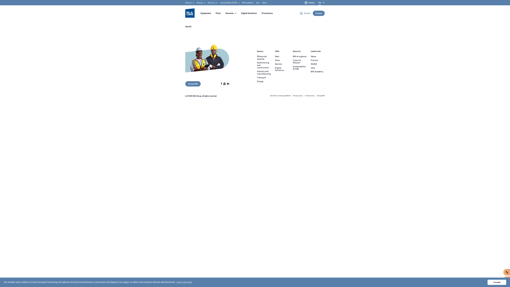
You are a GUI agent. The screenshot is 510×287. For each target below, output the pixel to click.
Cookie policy (309, 96)
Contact (318, 13)
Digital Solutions (249, 13)
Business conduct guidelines (280, 96)
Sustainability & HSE (299, 67)
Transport (261, 77)
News (264, 2)
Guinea (311, 2)
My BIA (307, 13)
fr (323, 2)
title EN (188, 26)
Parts (218, 13)
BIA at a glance (299, 56)
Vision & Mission (297, 61)
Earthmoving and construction (263, 65)
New (277, 56)
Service (278, 64)
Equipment (206, 13)
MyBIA (314, 64)
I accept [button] (496, 282)
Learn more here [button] (184, 282)
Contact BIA (193, 84)
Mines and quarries (262, 57)
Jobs (258, 2)
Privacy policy (298, 96)
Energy (260, 81)
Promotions (267, 13)
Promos (314, 60)
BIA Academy (247, 2)
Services (230, 13)
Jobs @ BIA (321, 96)
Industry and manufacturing (264, 72)
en (319, 2)
